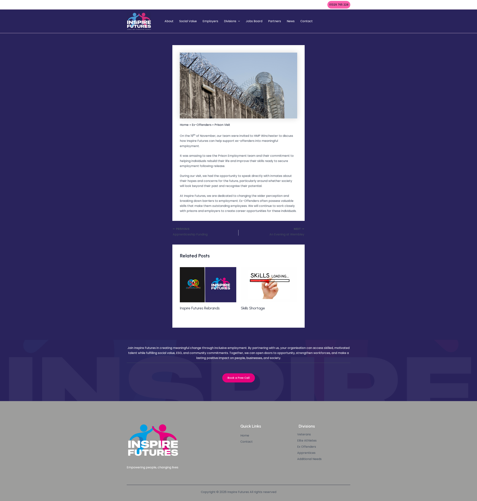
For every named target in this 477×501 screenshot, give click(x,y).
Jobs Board (254, 21)
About (169, 21)
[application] (238, 21)
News (291, 21)
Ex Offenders (306, 446)
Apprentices (306, 452)
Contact (306, 21)
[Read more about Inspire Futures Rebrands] (208, 284)
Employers (210, 21)
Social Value (188, 21)
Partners (274, 21)
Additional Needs (309, 459)
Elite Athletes (307, 440)
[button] (338, 5)
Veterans (304, 434)
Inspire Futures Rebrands (200, 308)
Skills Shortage (253, 308)
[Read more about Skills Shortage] (269, 284)
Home (244, 435)
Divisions (230, 21)
